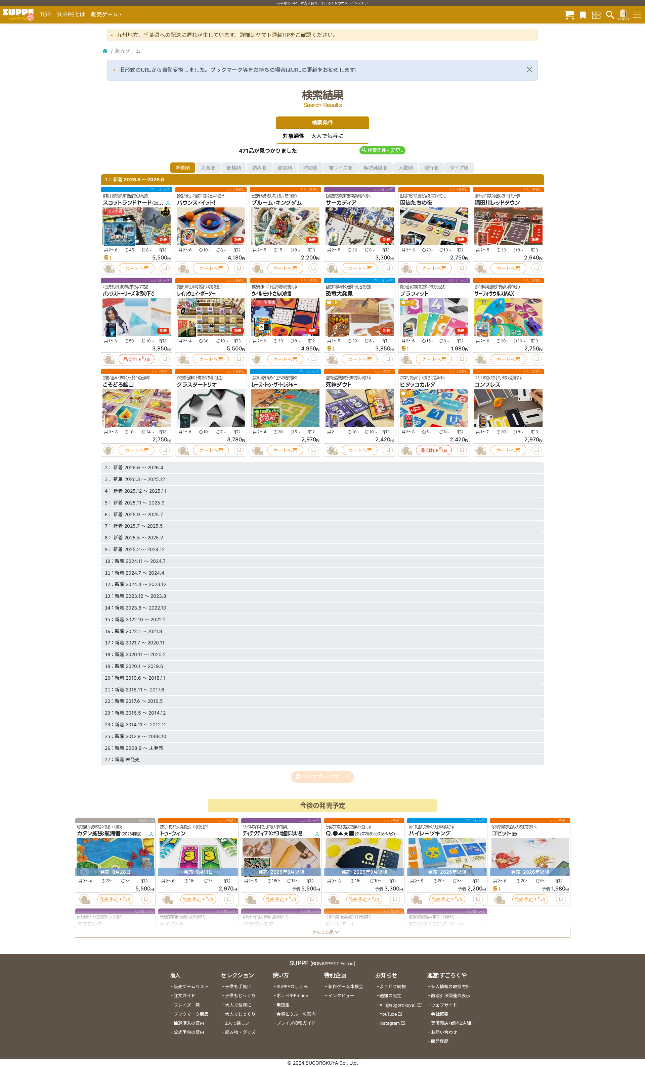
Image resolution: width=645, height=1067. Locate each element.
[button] (382, 150)
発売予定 (108, 899)
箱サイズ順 (340, 168)
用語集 (283, 1005)
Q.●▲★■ (340, 833)
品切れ (130, 359)
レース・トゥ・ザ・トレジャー (274, 384)
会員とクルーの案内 (296, 1014)
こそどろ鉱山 (118, 384)
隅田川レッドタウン (497, 202)
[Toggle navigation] (637, 14)
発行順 (431, 168)
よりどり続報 (393, 986)
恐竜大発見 (339, 293)
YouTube (388, 1014)
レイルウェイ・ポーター (196, 293)
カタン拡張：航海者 (99, 833)
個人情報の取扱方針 (450, 986)
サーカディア (341, 202)
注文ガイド (185, 995)
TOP (45, 14)
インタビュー (341, 995)
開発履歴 (439, 1041)
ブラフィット (414, 293)
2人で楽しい (237, 1023)
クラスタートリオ (197, 384)
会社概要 (439, 1014)
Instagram (390, 1023)
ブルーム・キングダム (277, 202)
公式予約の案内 (189, 1032)
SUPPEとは (70, 14)
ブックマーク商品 (191, 1014)
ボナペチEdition (292, 995)
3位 (335, 302)
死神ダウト (338, 384)
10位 (410, 302)
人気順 (208, 168)
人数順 (406, 168)
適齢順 (285, 168)
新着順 (183, 168)
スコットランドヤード (127, 202)
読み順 (259, 168)
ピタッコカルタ (417, 384)
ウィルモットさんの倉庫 (271, 293)
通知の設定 (390, 995)
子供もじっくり (240, 995)
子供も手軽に (238, 986)
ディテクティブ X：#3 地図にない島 (272, 833)
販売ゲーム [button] (104, 14)
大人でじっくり (240, 1014)
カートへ (134, 268)
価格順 (234, 168)
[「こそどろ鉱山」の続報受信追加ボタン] (108, 450)
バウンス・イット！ (196, 202)
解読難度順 (375, 168)
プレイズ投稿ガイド (296, 1023)
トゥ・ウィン (172, 833)
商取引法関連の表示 (450, 995)
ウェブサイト (444, 1005)
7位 (409, 393)
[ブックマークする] (165, 268)
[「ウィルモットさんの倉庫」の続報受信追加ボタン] (257, 359)
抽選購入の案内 (189, 1023)
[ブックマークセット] (583, 14)
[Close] (529, 69)
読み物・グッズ (240, 1032)
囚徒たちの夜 (416, 202)
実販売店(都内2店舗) (452, 1023)
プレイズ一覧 (187, 1005)
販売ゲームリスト (191, 986)
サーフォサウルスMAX (494, 293)
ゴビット (501, 833)
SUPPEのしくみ (292, 986)
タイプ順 (459, 168)
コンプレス (488, 384)
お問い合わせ (444, 1032)
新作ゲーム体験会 (345, 986)
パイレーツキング (429, 833)
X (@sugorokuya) (398, 1005)
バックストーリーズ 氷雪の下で (128, 293)
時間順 (310, 168)
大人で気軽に (238, 1005)
